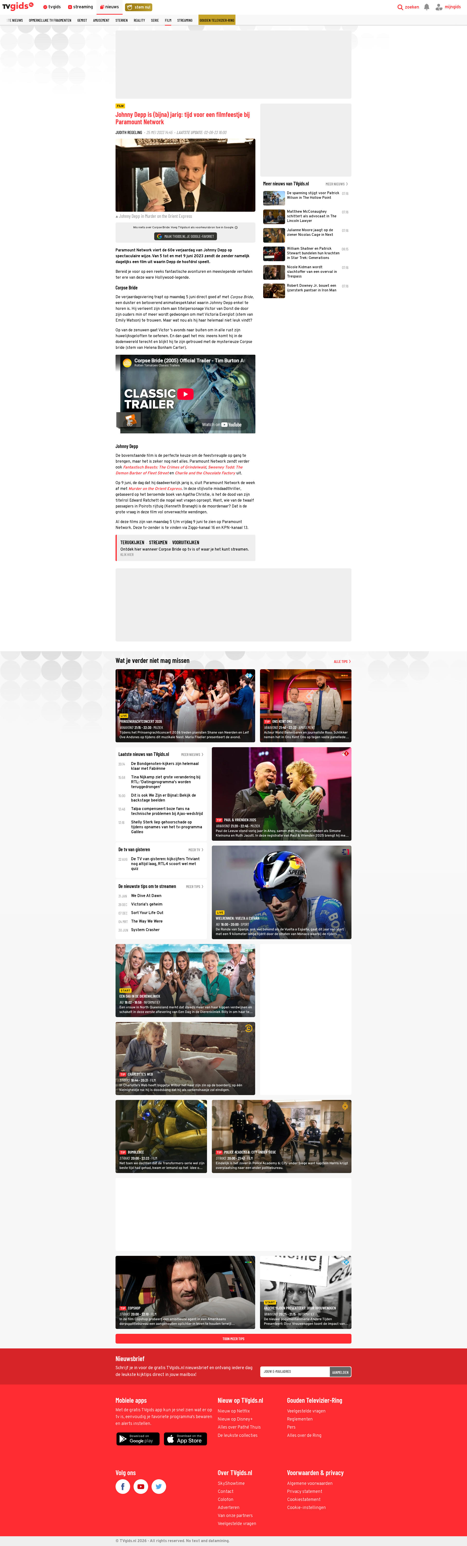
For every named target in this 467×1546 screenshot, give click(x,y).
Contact (226, 1492)
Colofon (226, 1500)
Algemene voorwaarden (310, 1484)
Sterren (122, 20)
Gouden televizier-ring (217, 20)
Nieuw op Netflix (234, 1411)
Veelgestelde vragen (306, 1411)
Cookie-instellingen (306, 1508)
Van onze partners (235, 1516)
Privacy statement (304, 1492)
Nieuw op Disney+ (235, 1419)
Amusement (101, 20)
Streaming (184, 20)
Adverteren (229, 1508)
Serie (155, 20)
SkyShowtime (231, 1484)
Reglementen (300, 1419)
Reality (139, 20)
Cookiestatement (304, 1500)
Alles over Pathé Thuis (239, 1427)
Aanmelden (340, 1372)
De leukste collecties (238, 1436)
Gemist (82, 20)
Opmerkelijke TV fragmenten (50, 20)
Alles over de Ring (304, 1436)
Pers (291, 1427)
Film (168, 20)
